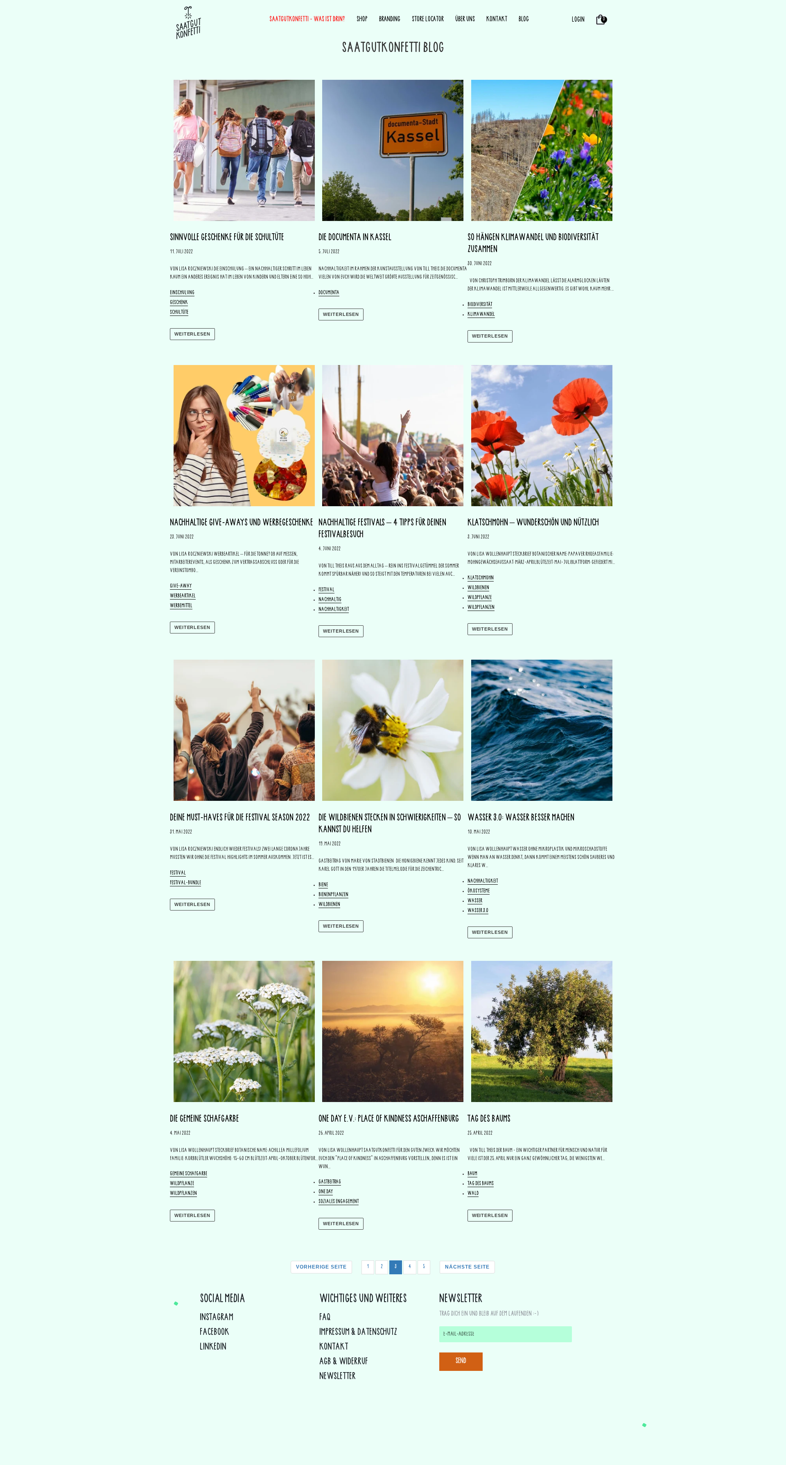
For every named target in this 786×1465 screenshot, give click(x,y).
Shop (362, 20)
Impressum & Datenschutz (358, 1333)
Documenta (328, 293)
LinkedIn (213, 1347)
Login (578, 20)
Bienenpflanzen (333, 895)
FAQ (325, 1318)
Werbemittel (181, 606)
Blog (524, 20)
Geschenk (179, 303)
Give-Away (181, 586)
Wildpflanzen (481, 608)
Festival (326, 590)
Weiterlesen (192, 333)
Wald (473, 1194)
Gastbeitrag (329, 1182)
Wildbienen (478, 588)
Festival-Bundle (185, 883)
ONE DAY (325, 1192)
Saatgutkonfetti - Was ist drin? (307, 20)
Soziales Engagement (338, 1202)
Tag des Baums (481, 1184)
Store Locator (428, 20)
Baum (472, 1174)
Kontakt (496, 20)
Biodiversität (480, 305)
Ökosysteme (479, 891)
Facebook (214, 1333)
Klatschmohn (481, 578)
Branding (389, 20)
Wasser (475, 901)
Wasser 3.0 (478, 911)
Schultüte (179, 313)
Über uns (465, 20)
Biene (323, 885)
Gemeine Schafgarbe (188, 1174)
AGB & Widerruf (343, 1362)
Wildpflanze (480, 598)
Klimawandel (481, 315)
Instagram (216, 1318)
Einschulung (182, 293)
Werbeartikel (183, 596)
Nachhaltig (329, 600)
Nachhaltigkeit (333, 610)
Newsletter (337, 1377)
